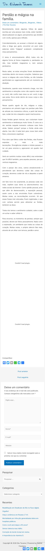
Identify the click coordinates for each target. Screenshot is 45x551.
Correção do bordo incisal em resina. (16, 532)
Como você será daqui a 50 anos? (15, 525)
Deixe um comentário (10, 23)
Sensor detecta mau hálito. (12, 528)
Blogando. (23, 23)
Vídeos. (39, 23)
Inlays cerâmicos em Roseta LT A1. (15, 515)
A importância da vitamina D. (13, 535)
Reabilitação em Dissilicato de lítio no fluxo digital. (20, 508)
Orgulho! (5, 511)
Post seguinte (22, 377)
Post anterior (23, 371)
